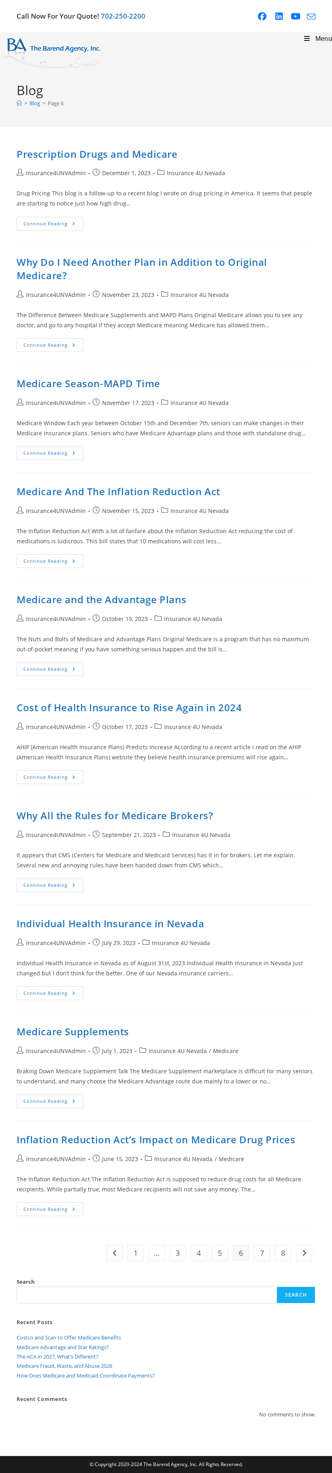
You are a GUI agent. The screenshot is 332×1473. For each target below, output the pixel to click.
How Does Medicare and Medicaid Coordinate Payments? (86, 1375)
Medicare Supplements (73, 1031)
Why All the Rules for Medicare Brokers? (115, 815)
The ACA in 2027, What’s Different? (57, 1356)
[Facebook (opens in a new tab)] (265, 16)
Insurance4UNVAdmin (56, 173)
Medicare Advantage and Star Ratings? (63, 1347)
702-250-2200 (123, 16)
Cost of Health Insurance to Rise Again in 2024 (129, 707)
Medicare (225, 1051)
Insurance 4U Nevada (196, 173)
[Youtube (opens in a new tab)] (298, 16)
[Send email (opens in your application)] (311, 16)
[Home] (19, 103)
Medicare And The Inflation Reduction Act (118, 491)
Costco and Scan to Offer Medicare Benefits (69, 1337)
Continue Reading (53, 225)
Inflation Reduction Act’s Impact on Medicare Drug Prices (156, 1139)
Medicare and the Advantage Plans (101, 599)
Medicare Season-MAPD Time (88, 383)
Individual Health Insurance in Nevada (110, 923)
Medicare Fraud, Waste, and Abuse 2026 (64, 1365)
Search (26, 1281)
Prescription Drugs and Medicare (97, 154)
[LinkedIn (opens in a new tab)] (282, 16)
